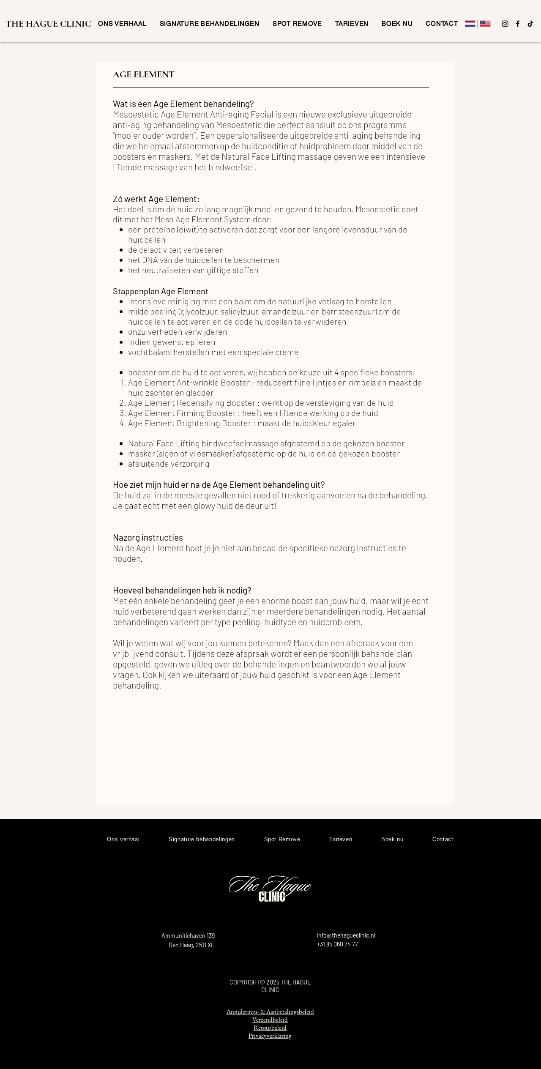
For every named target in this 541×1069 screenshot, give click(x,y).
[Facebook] (518, 23)
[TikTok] (530, 23)
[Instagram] (505, 23)
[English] (485, 23)
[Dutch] (470, 23)
